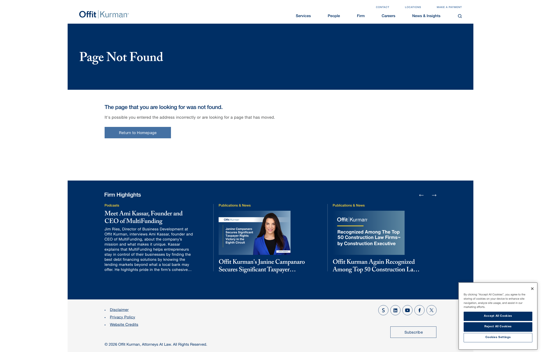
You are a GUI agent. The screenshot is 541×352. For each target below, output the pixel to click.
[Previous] (421, 195)
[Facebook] (419, 310)
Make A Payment (449, 7)
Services (303, 16)
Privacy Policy (122, 318)
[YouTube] (407, 310)
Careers (388, 16)
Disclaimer (119, 310)
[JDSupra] (383, 310)
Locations (413, 7)
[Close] (532, 288)
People (334, 16)
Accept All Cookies (498, 316)
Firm (361, 16)
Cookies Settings (498, 337)
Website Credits (124, 325)
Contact (382, 7)
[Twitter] (431, 310)
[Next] (434, 195)
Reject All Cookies (498, 326)
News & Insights (426, 16)
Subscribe (413, 333)
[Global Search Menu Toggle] (460, 16)
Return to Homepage (138, 133)
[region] (498, 316)
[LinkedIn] (395, 310)
